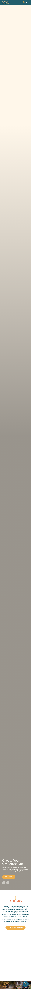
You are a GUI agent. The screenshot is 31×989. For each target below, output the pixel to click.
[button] (3, 882)
